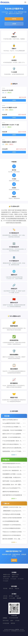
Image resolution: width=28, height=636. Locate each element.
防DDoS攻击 (5, 620)
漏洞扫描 (13, 623)
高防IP (11, 620)
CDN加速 (17, 620)
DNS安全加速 (6, 623)
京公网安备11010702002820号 (18, 630)
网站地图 (19, 598)
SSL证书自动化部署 (13, 617)
